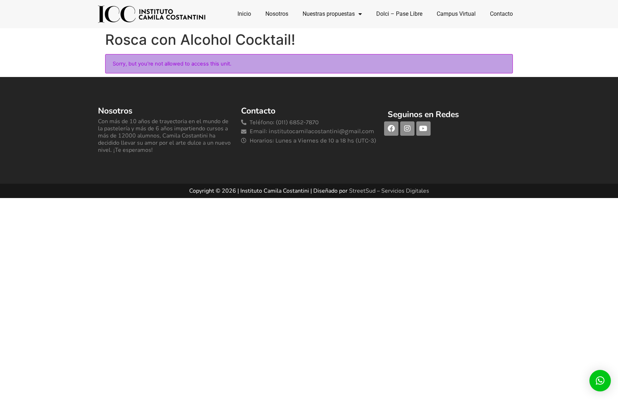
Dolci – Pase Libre (399, 13)
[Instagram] (407, 128)
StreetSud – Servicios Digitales (389, 191)
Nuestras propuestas (329, 13)
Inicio (244, 13)
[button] (600, 380)
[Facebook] (391, 128)
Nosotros (276, 13)
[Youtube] (423, 128)
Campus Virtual (456, 13)
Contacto (501, 13)
